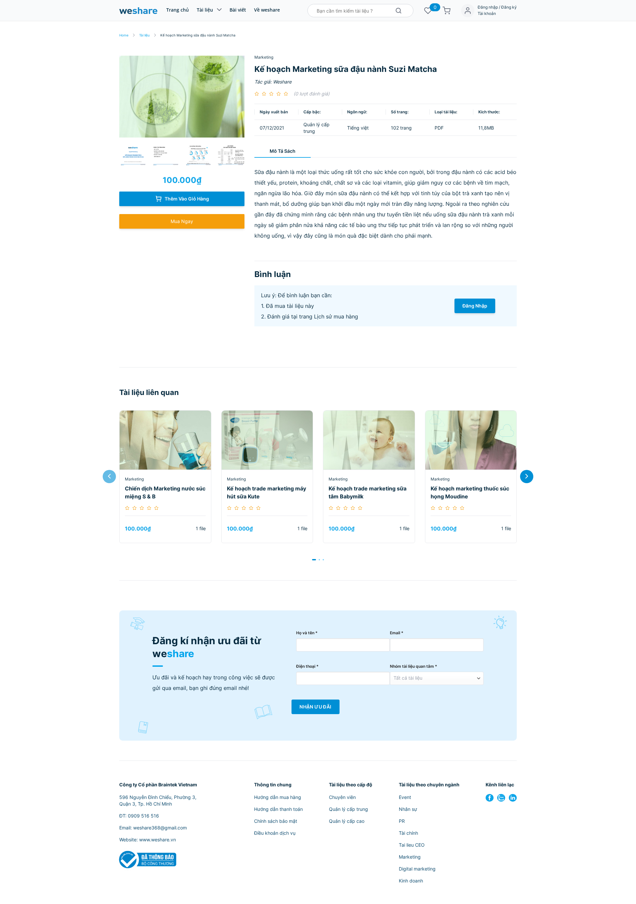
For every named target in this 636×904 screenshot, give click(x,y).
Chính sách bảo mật (275, 821)
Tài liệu (205, 10)
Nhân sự (408, 809)
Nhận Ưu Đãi (315, 706)
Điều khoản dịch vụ (274, 833)
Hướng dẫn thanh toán (278, 809)
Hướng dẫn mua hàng (277, 797)
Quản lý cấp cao (346, 821)
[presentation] (109, 476)
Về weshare (267, 10)
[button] (314, 559)
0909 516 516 (143, 816)
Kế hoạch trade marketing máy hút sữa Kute (266, 492)
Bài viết (238, 10)
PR (402, 821)
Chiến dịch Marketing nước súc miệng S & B (165, 492)
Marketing (263, 57)
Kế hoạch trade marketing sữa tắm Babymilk (367, 492)
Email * (396, 632)
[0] (428, 11)
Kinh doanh (411, 880)
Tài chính (408, 833)
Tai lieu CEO (412, 845)
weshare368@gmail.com (160, 827)
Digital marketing (417, 869)
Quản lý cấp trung (348, 809)
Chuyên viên (342, 797)
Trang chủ (177, 10)
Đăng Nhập (474, 306)
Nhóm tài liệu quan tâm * (413, 666)
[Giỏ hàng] (446, 11)
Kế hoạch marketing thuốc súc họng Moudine (470, 492)
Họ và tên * (307, 632)
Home (124, 35)
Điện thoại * (307, 666)
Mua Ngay (182, 221)
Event (405, 797)
